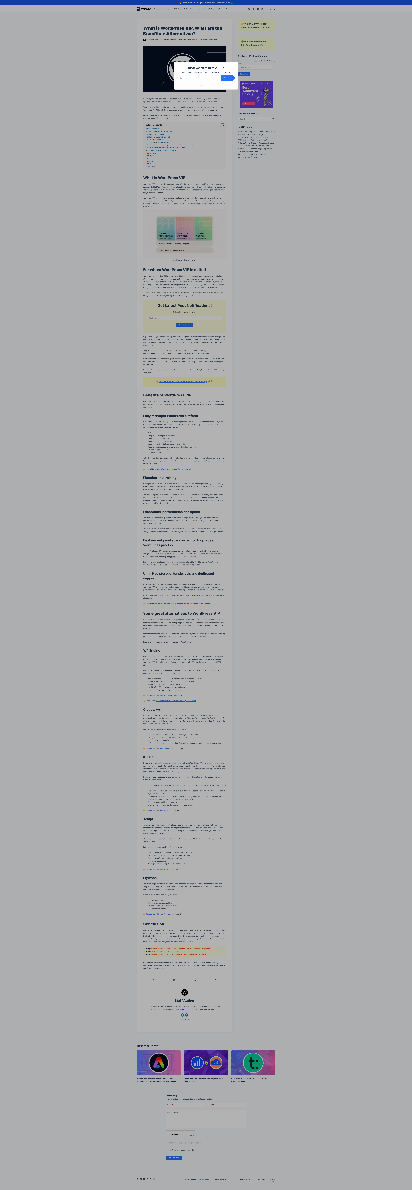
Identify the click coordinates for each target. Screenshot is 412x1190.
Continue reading (206, 85)
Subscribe (228, 78)
